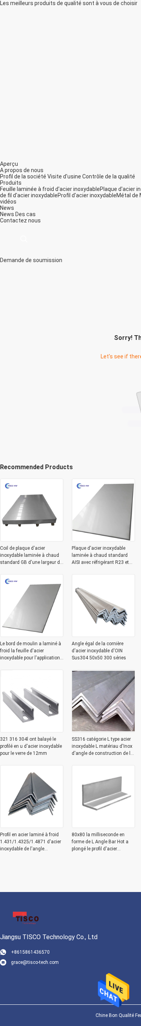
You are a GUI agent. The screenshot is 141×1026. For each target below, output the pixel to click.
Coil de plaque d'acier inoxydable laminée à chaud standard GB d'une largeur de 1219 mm (31, 555)
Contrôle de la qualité (108, 176)
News (7, 214)
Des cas (25, 214)
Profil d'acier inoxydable (87, 195)
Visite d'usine (64, 176)
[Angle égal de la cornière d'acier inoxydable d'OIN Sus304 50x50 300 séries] (103, 634)
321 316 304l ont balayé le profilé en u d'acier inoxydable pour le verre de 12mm (31, 746)
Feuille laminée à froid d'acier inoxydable (50, 189)
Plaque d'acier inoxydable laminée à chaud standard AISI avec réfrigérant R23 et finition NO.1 (100, 555)
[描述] (24, 239)
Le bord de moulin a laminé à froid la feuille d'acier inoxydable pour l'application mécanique (30, 651)
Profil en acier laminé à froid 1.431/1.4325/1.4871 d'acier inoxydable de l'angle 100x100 (30, 842)
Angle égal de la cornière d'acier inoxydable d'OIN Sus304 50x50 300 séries (99, 651)
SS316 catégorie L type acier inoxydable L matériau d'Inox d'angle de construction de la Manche (102, 746)
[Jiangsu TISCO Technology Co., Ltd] (25, 917)
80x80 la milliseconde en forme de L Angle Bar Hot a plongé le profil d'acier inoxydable (100, 842)
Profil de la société (23, 176)
